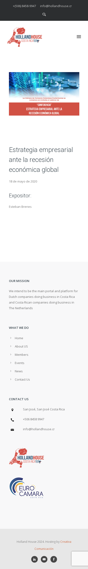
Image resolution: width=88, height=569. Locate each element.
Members (21, 354)
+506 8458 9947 (33, 419)
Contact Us (22, 379)
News (19, 371)
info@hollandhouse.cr (39, 429)
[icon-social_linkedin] (35, 559)
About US (21, 346)
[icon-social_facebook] (53, 559)
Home (19, 338)
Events (19, 363)
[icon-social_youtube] (45, 559)
